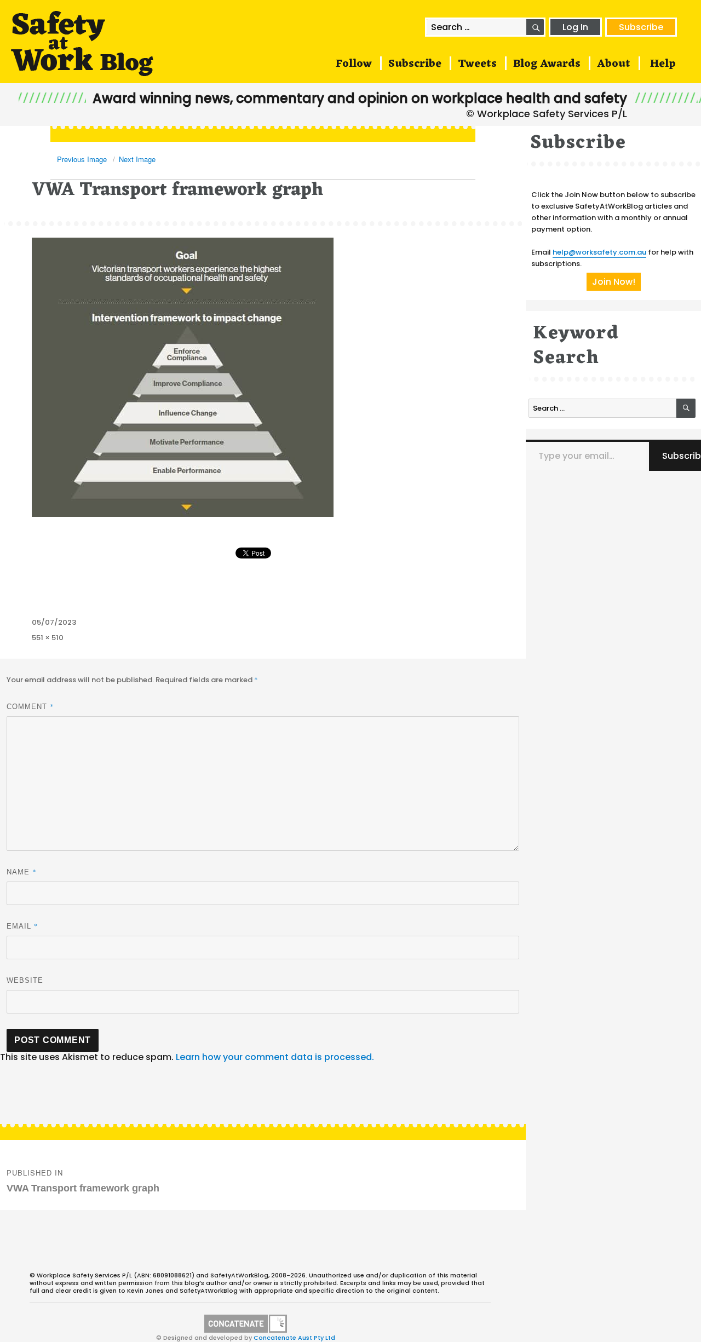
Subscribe (641, 27)
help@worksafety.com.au (599, 252)
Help (663, 64)
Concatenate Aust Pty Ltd (294, 1337)
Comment (30, 706)
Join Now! (613, 281)
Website (25, 980)
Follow (354, 64)
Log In (575, 27)
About (613, 64)
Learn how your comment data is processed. (275, 1057)
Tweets (477, 64)
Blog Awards (547, 64)
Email (22, 926)
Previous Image (82, 159)
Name (22, 872)
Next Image (137, 159)
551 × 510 (48, 637)
